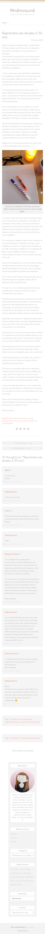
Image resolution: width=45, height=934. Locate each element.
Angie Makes (29, 927)
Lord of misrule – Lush (23, 443)
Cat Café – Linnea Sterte (20, 869)
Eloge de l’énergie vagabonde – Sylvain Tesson (22, 877)
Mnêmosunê (22, 10)
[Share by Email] (28, 429)
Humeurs (25, 418)
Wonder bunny (16, 884)
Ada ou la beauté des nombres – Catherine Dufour (22, 881)
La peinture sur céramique (20, 873)
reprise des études (27, 421)
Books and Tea (10, 653)
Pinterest (13, 838)
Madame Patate (11, 554)
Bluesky (13, 834)
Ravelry (13, 841)
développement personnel (11, 421)
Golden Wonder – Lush (22, 448)
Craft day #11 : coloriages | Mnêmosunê (24, 738)
